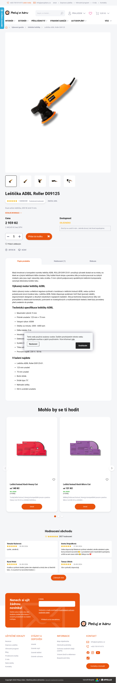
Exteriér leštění (36, 652)
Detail (32, 507)
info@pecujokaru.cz (98, 642)
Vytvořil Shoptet (88, 680)
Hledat (62, 13)
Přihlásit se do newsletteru (50, 619)
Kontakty (103, 3)
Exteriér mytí (35, 648)
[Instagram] (92, 652)
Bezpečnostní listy (63, 658)
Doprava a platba (66, 3)
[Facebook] (88, 652)
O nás (95, 3)
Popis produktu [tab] (23, 261)
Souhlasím (82, 345)
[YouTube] (98, 652)
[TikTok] (88, 657)
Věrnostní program (82, 3)
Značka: (52, 201)
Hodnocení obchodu (58, 531)
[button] (55, 516)
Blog (6, 652)
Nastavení (33, 344)
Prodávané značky (11, 656)
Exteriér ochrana (37, 656)
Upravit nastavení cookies (54, 680)
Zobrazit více (58, 578)
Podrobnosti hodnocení (36, 201)
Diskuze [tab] (93, 261)
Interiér (33, 644)
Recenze (54, 3)
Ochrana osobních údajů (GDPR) (65, 650)
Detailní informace (12, 213)
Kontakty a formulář (98, 666)
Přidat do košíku (35, 236)
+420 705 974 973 (97, 646)
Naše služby (9, 663)
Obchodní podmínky (64, 645)
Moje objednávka (63, 641)
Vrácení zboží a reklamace (66, 654)
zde (73, 339)
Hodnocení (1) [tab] (60, 261)
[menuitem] (10, 20)
